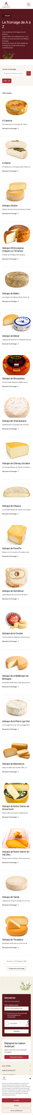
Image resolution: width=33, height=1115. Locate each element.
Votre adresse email (11, 1005)
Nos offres (6, 1066)
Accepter (16, 1100)
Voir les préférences (16, 1110)
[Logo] (6, 4)
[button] (30, 1078)
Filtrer (5, 81)
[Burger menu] (28, 4)
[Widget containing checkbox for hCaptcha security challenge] (18, 1023)
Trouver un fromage (9, 69)
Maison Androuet (9, 1070)
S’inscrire (17, 1031)
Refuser (16, 1105)
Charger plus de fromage (17, 968)
